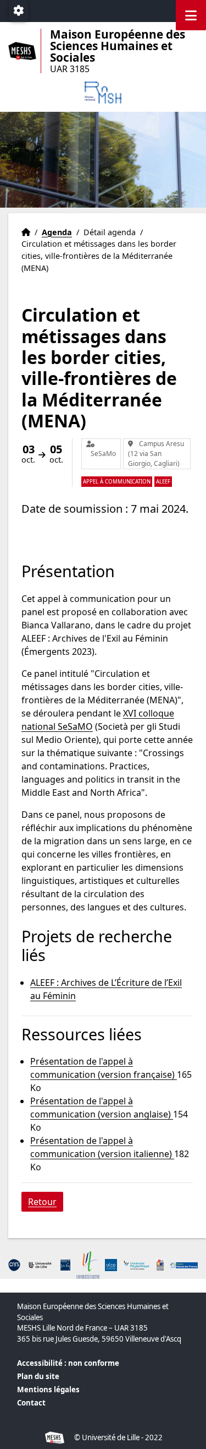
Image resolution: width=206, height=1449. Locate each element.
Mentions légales (48, 1389)
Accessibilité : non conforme (68, 1363)
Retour (42, 1202)
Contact (31, 1403)
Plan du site (38, 1376)
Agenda (57, 232)
